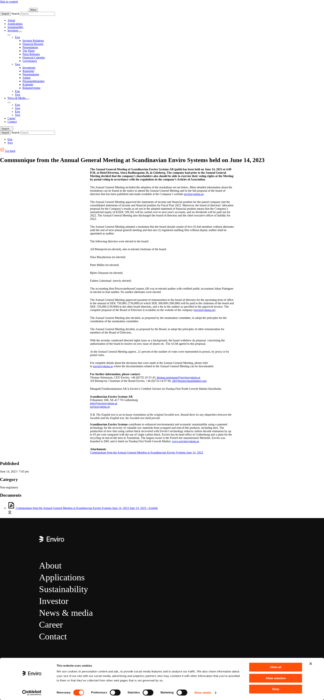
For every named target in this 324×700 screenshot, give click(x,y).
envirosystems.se (194, 194)
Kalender (27, 84)
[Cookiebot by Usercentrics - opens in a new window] (31, 692)
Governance (29, 60)
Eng (17, 37)
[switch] (115, 692)
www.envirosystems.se (185, 441)
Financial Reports (32, 44)
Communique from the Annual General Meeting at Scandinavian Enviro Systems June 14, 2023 (146, 452)
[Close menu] (9, 34)
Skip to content (9, 1)
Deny (275, 689)
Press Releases (31, 54)
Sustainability (15, 27)
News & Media (17, 98)
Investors (13, 30)
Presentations (30, 47)
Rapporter (28, 71)
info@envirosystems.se (103, 403)
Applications (15, 23)
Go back (9, 150)
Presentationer (30, 74)
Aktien (26, 77)
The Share (28, 50)
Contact (12, 121)
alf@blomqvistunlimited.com (189, 380)
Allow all (275, 667)
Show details (202, 692)
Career (11, 118)
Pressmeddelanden (33, 81)
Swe (17, 64)
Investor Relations (33, 40)
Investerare (28, 67)
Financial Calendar (33, 57)
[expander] (20, 31)
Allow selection (276, 678)
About (11, 20)
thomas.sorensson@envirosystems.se (178, 377)
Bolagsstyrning (31, 87)
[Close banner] (310, 663)
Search (5, 13)
